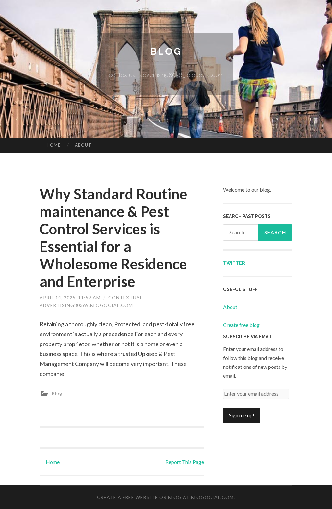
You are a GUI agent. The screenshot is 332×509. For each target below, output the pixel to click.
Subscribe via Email (248, 336)
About (83, 145)
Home (54, 145)
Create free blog (241, 325)
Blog (166, 51)
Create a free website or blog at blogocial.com (165, 497)
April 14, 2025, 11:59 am (70, 297)
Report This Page (184, 462)
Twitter (234, 263)
